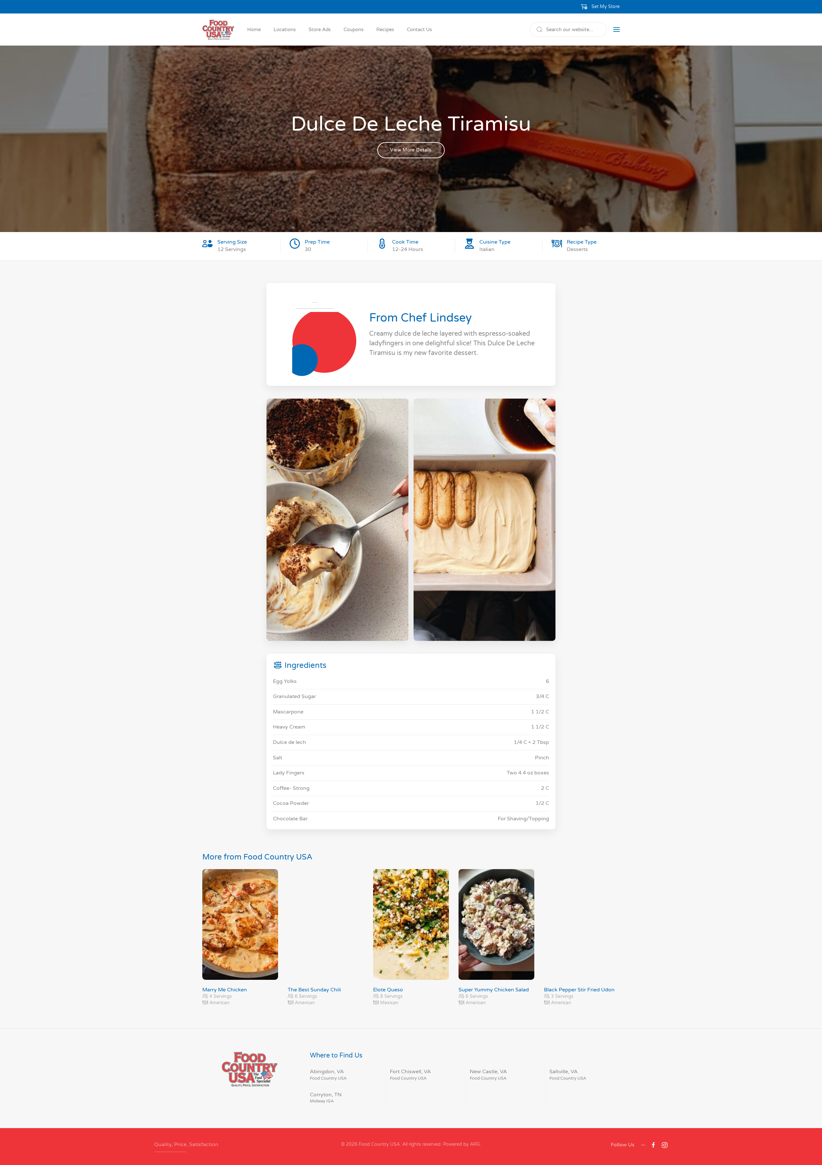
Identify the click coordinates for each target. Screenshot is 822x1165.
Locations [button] (285, 29)
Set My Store (605, 6)
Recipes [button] (385, 29)
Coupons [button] (353, 29)
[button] (600, 6)
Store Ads (320, 29)
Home (254, 29)
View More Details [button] (411, 150)
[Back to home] (218, 29)
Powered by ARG (461, 1144)
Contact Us (419, 29)
